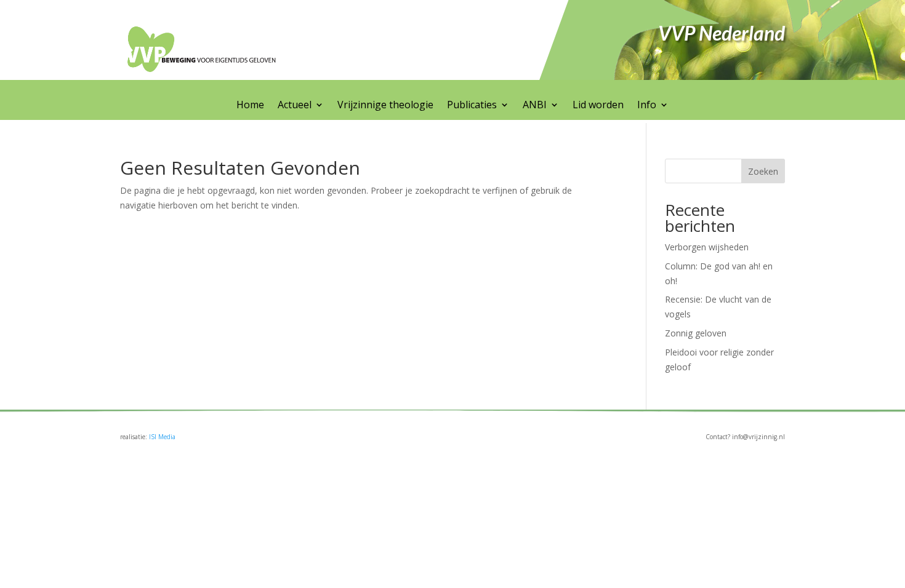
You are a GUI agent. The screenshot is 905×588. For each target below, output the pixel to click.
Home (250, 105)
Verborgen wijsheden (707, 247)
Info (646, 105)
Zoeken (763, 171)
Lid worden (598, 105)
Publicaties (472, 105)
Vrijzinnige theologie (385, 105)
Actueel (295, 105)
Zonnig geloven (695, 333)
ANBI (535, 105)
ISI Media (162, 436)
